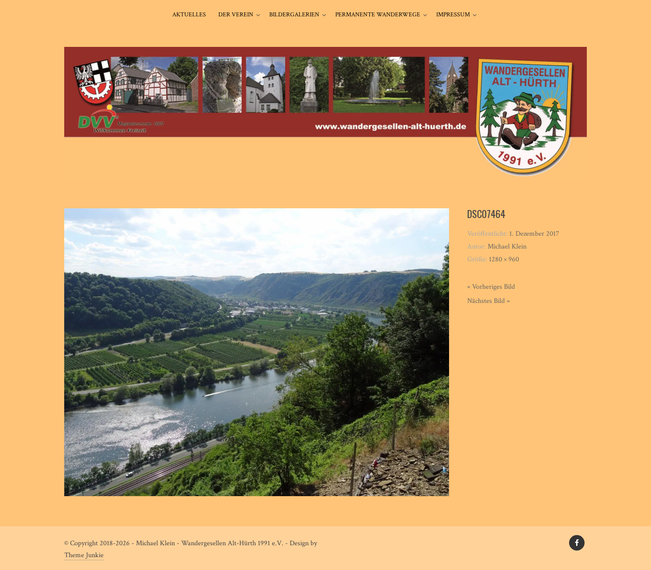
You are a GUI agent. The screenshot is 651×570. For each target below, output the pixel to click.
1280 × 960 (504, 259)
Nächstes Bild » (488, 301)
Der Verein (235, 15)
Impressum (453, 15)
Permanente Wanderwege (377, 15)
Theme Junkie (84, 555)
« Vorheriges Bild (491, 286)
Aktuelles (189, 15)
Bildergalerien (294, 15)
